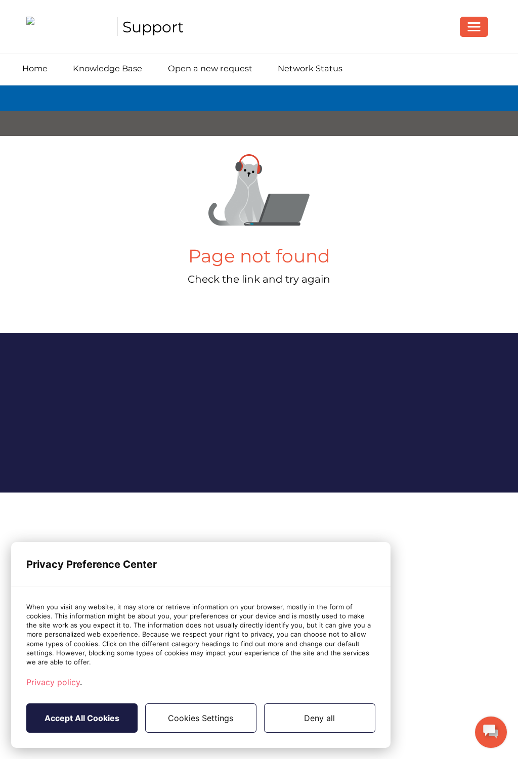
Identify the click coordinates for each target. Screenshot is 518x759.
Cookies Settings (200, 718)
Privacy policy (53, 682)
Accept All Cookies (82, 718)
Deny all (319, 718)
